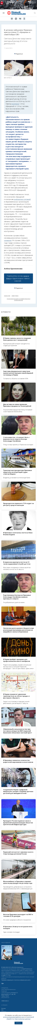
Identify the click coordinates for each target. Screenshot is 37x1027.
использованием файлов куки (13, 1017)
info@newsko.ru (5, 1001)
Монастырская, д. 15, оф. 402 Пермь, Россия (8, 995)
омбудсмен (15, 295)
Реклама (3, 1008)
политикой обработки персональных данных (20, 1018)
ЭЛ (6, 975)
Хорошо (18, 1023)
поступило (15, 104)
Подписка (3, 1011)
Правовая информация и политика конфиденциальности (15, 980)
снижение (7, 240)
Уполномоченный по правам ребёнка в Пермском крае (18, 299)
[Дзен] (11, 18)
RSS (2, 1010)
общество (7, 295)
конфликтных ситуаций (22, 199)
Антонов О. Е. (14, 992)
